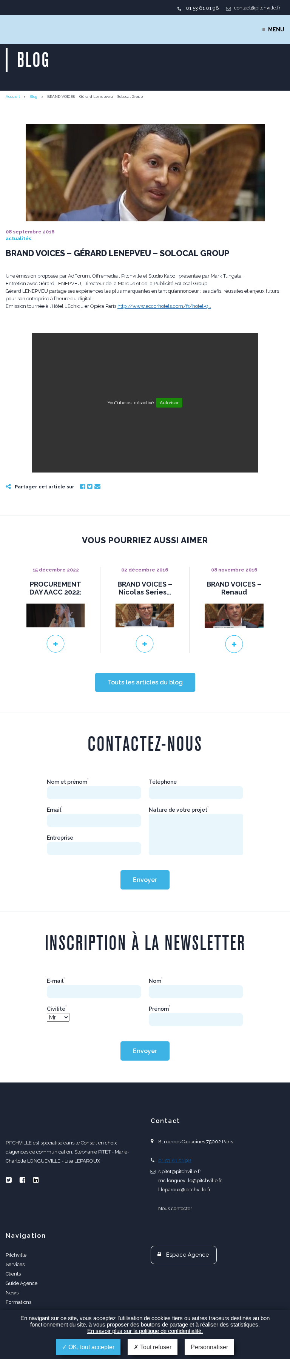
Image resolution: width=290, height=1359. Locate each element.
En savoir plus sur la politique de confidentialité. (145, 1331)
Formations (18, 1302)
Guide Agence (21, 1283)
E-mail (56, 981)
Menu (276, 29)
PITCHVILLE (36, 29)
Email (97, 486)
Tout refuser (155, 1347)
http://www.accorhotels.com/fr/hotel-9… (164, 306)
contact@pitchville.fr (257, 8)
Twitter (90, 486)
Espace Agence (187, 1254)
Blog (33, 96)
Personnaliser (209, 1347)
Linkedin (36, 1180)
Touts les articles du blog (145, 682)
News (12, 1293)
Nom (156, 981)
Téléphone (163, 782)
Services (15, 1264)
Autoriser (169, 402)
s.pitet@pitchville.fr (179, 1171)
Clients (13, 1274)
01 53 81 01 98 (202, 8)
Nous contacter (175, 1208)
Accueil (13, 96)
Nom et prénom (68, 782)
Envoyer (145, 879)
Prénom (159, 1009)
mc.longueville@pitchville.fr (190, 1180)
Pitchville (16, 1255)
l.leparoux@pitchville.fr (184, 1189)
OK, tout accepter (90, 1347)
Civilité (57, 1009)
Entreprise (60, 838)
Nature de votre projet (179, 810)
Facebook (82, 486)
